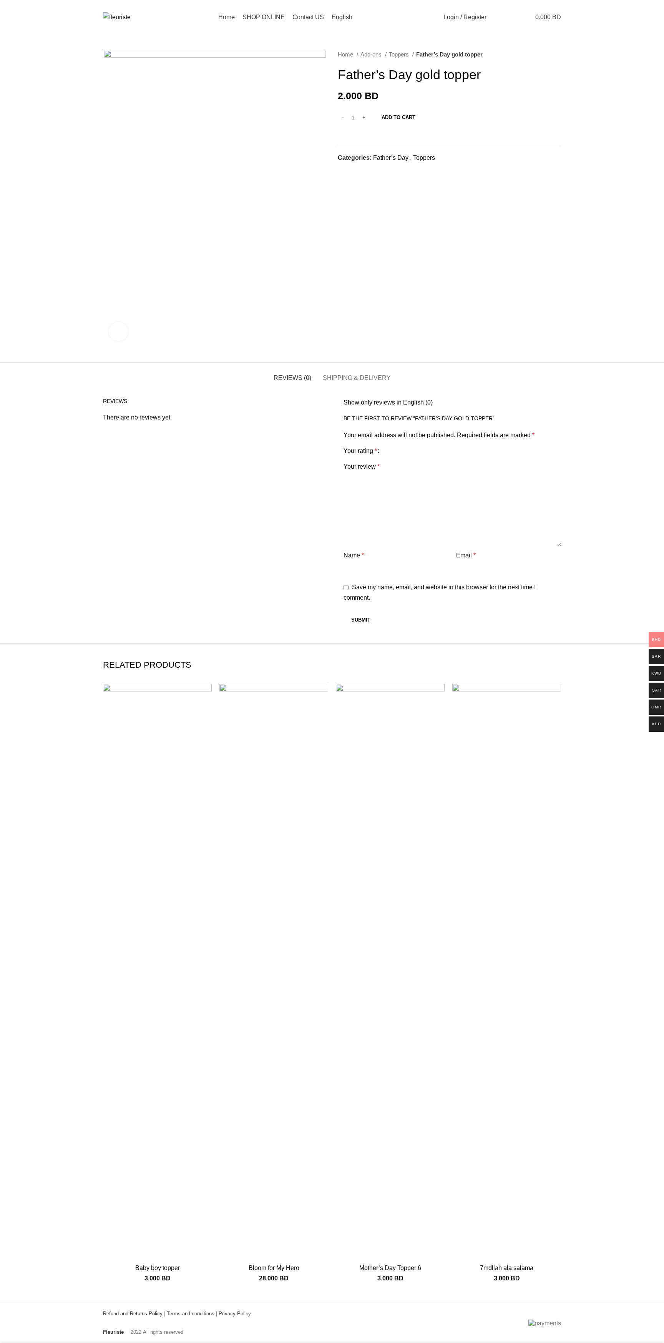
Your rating (360, 451)
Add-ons (371, 54)
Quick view (206, 730)
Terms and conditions (190, 1313)
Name (354, 555)
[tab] (292, 374)
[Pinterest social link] (361, 172)
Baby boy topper (157, 1268)
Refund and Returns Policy (133, 1313)
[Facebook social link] (344, 172)
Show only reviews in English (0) (388, 402)
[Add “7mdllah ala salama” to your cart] (555, 713)
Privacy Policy (235, 1313)
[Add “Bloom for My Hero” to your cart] (322, 713)
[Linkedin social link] (370, 172)
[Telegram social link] (379, 172)
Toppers (399, 54)
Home (346, 54)
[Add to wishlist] (206, 696)
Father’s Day (390, 157)
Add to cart (398, 117)
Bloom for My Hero (274, 1268)
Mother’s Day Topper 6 (390, 1268)
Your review (362, 466)
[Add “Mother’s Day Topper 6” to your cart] (438, 713)
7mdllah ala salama (506, 1268)
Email (466, 555)
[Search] (497, 17)
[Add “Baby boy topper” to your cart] (206, 713)
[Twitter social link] (353, 172)
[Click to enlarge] (118, 331)
